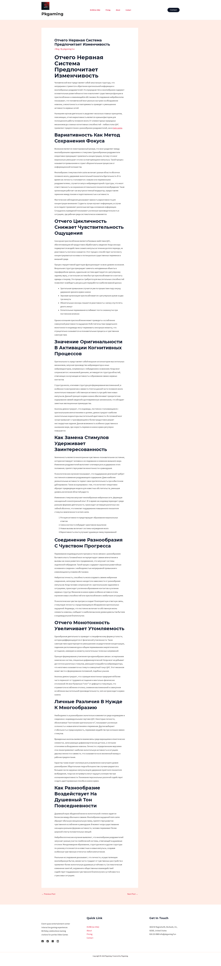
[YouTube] (58, 941)
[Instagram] (53, 941)
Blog (57, 49)
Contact (128, 10)
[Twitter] (48, 941)
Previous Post (48, 894)
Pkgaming (52, 13)
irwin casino (117, 128)
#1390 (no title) (95, 10)
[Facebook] (42, 941)
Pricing (108, 10)
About (118, 10)
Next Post (132, 894)
